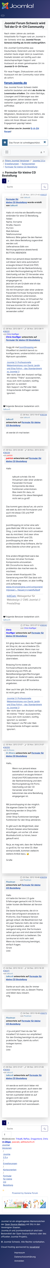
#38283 (6, 1070)
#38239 (6, 453)
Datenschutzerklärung (25, 1256)
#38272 (43, 1013)
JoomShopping (26, 347)
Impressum (19, 1252)
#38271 (6, 971)
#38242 (43, 625)
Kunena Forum (31, 1193)
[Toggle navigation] (6, 152)
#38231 (6, 331)
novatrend (34, 1247)
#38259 (43, 877)
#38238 (43, 415)
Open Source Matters (15, 1224)
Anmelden (19, 1261)
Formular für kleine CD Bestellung (23, 340)
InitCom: (11, 595)
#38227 (43, 195)
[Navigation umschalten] (2, 15)
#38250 (6, 747)
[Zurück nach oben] (47, 1265)
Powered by (18, 1193)
